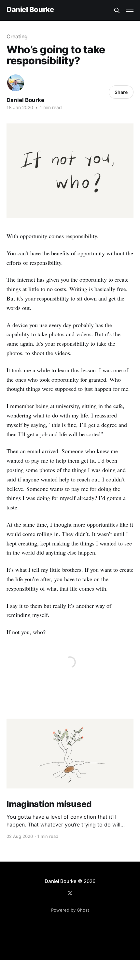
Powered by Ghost (70, 910)
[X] (70, 893)
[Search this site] (117, 10)
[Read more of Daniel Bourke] (16, 83)
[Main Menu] (129, 10)
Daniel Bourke (30, 9)
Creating (17, 36)
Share (121, 92)
